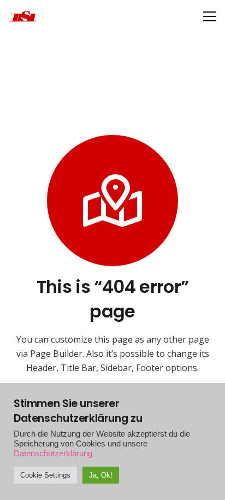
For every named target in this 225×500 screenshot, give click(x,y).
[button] (209, 16)
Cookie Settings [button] (45, 475)
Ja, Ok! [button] (100, 475)
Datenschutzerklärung (53, 453)
